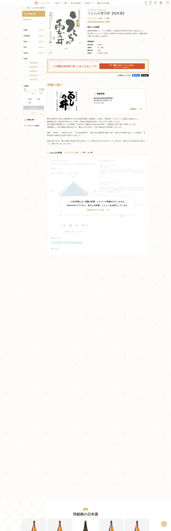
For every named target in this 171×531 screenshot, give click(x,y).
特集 (65, 3)
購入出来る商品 (76, 3)
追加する (41, 30)
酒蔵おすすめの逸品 (103, 3)
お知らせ (57, 3)
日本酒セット (89, 3)
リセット (33, 112)
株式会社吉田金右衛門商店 (95, 22)
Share (137, 75)
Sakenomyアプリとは (95, 210)
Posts (146, 75)
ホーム (24, 8)
